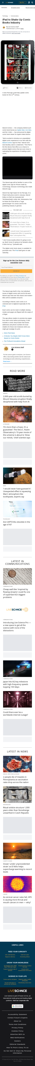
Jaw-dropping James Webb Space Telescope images (10, 966)
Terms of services (19, 275)
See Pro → (22, 2)
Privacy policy (17, 1028)
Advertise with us (17, 1034)
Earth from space (25, 954)
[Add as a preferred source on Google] (17, 1006)
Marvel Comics (7, 142)
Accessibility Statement (17, 1014)
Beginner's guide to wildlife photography (25, 980)
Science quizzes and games (10, 979)
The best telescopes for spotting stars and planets (10, 983)
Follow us (21, 88)
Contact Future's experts (18, 1018)
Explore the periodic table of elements (10, 970)
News (22, 28)
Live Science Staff (13, 27)
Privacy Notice (21, 277)
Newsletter (29, 88)
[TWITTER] (12, 349)
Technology (5, 16)
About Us (17, 1021)
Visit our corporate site (21, 1000)
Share (6, 88)
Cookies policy (17, 1031)
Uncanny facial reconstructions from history (25, 970)
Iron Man (28, 130)
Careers (17, 1041)
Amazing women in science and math (24, 966)
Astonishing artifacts (25, 956)
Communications (15, 16)
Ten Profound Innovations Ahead (14, 341)
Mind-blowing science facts (24, 982)
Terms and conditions (17, 1024)
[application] (17, 167)
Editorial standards (17, 1044)
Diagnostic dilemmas (10, 956)
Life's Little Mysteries (10, 954)
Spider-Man (21, 130)
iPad (16, 250)
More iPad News (9, 333)
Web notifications (17, 1037)
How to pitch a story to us (17, 1047)
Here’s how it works (16, 33)
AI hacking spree (15, 7)
